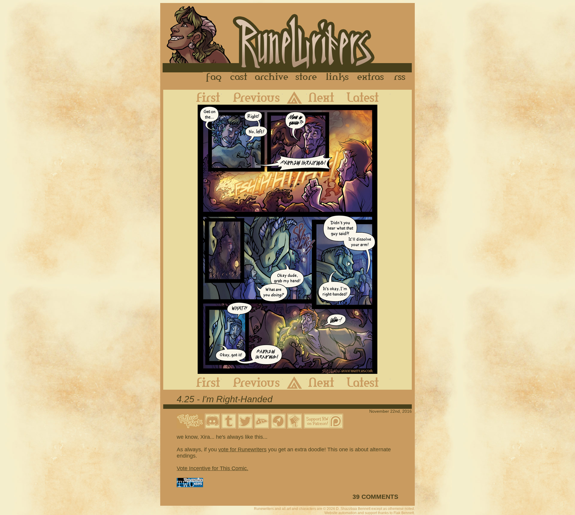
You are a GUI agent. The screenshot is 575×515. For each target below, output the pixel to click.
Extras (372, 77)
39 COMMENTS (375, 496)
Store (306, 77)
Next (326, 97)
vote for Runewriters (242, 449)
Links (337, 77)
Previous (252, 97)
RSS (401, 77)
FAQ (214, 77)
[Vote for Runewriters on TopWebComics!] (190, 485)
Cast (239, 77)
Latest (367, 97)
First (203, 97)
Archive (271, 77)
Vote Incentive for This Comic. (212, 468)
